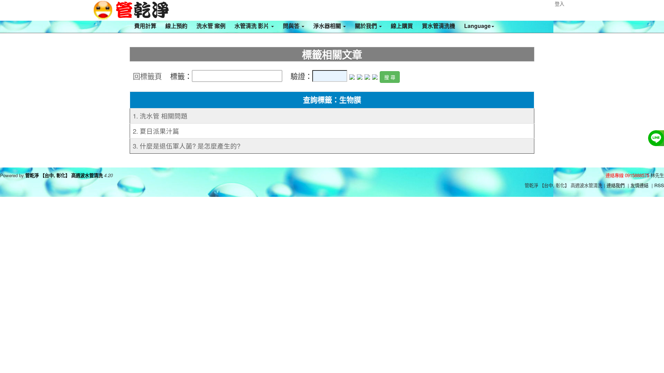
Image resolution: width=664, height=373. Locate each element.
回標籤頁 (147, 76)
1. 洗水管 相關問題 (160, 115)
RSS (659, 185)
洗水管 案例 (210, 26)
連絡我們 (616, 185)
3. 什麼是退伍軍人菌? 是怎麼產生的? (186, 145)
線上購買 (402, 26)
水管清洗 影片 (252, 26)
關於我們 (366, 26)
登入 (559, 3)
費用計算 (145, 26)
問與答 (292, 26)
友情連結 (639, 185)
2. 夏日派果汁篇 (156, 130)
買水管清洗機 (438, 26)
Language (477, 26)
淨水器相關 (327, 26)
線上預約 (176, 26)
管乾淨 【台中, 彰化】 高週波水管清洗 (64, 175)
